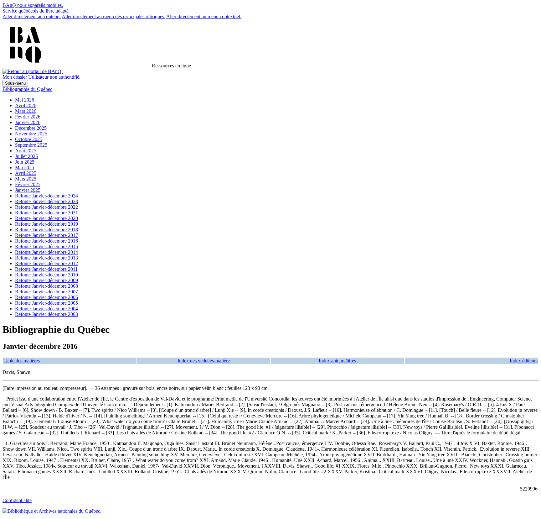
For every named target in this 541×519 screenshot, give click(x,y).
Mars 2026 (25, 111)
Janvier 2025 (27, 190)
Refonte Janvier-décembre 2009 (46, 280)
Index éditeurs (524, 360)
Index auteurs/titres (337, 360)
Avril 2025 (25, 173)
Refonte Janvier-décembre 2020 (46, 218)
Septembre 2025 (31, 145)
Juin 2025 (24, 162)
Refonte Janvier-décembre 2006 (46, 297)
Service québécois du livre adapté (36, 10)
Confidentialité (17, 500)
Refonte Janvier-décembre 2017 (46, 235)
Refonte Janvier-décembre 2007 (46, 291)
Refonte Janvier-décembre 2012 (46, 263)
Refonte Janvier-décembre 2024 (46, 195)
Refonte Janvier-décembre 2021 (46, 212)
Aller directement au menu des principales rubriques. (113, 16)
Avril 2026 (25, 105)
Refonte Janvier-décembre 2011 (46, 269)
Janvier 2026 (27, 122)
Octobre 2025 (28, 139)
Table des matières (21, 360)
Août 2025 (25, 150)
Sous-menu (15, 83)
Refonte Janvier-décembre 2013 (46, 257)
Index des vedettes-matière (204, 360)
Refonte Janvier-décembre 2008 (46, 286)
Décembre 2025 (31, 128)
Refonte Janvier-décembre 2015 (46, 246)
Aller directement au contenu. (32, 16)
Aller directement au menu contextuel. (203, 16)
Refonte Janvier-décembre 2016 (46, 241)
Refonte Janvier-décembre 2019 (46, 224)
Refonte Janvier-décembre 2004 (46, 308)
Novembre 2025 (31, 133)
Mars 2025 (25, 178)
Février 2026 (27, 116)
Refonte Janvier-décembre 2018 (46, 229)
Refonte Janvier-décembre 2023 (46, 201)
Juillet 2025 (26, 156)
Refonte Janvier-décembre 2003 (46, 314)
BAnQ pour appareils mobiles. (33, 5)
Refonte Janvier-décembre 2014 (46, 252)
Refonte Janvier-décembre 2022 (46, 207)
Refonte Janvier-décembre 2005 (46, 303)
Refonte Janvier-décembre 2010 (46, 274)
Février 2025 (27, 184)
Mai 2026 (24, 99)
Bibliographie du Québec (27, 89)
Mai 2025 (24, 167)
